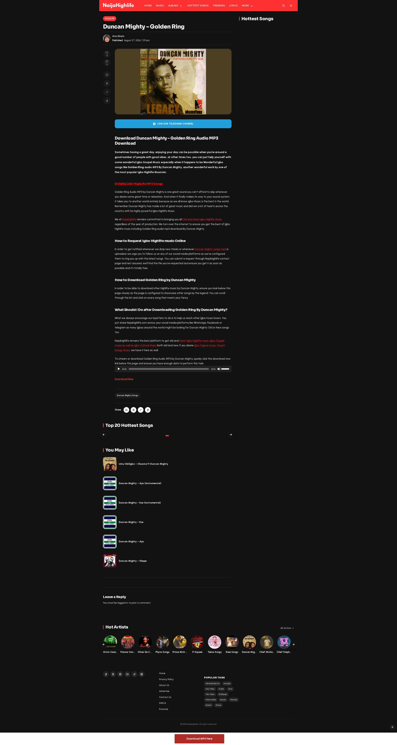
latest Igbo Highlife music (194, 340)
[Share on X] (107, 83)
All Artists (285, 628)
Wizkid (208, 705)
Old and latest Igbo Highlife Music (202, 219)
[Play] (118, 368)
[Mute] (218, 368)
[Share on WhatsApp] (107, 74)
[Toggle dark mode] (291, 5)
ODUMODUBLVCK (212, 684)
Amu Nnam (118, 36)
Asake (221, 689)
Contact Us (165, 697)
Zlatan (218, 705)
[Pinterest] (142, 674)
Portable (227, 684)
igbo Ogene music (205, 345)
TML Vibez (210, 694)
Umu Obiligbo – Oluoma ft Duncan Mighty (143, 463)
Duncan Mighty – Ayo (131, 541)
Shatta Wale (211, 700)
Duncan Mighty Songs (127, 395)
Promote (163, 709)
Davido (223, 700)
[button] (107, 92)
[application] (173, 369)
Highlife (109, 18)
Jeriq (230, 689)
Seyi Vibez (210, 689)
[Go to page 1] (167, 435)
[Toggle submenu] (180, 5)
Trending (219, 5)
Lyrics (233, 5)
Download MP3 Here (199, 738)
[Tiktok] (134, 674)
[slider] (225, 368)
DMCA (162, 703)
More (245, 5)
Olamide (233, 700)
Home (148, 5)
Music (160, 5)
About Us (164, 685)
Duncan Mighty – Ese (131, 522)
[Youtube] (127, 674)
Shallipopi (223, 694)
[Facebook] (106, 674)
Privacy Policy (166, 679)
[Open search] (283, 5)
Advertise (164, 691)
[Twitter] (113, 674)
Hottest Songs (198, 5)
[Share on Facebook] (107, 100)
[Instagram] (120, 674)
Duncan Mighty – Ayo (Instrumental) (140, 483)
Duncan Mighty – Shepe (133, 560)
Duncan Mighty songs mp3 (210, 249)
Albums (173, 5)
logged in (123, 602)
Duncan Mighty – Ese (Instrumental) (140, 502)
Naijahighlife (129, 219)
